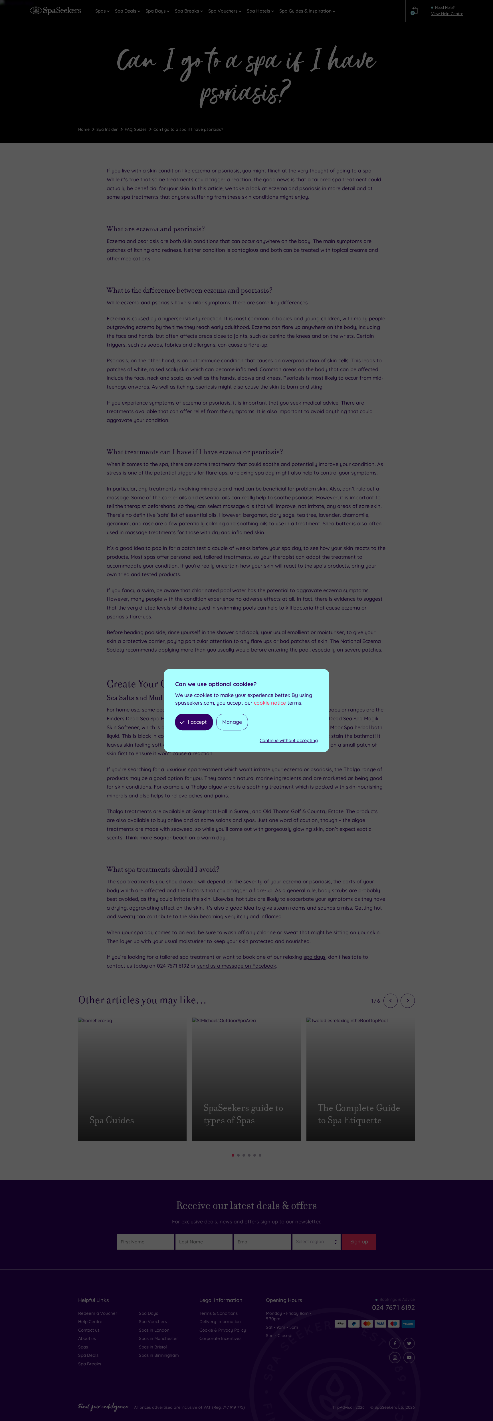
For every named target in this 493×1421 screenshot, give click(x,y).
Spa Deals (88, 1355)
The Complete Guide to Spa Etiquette (359, 1114)
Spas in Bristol (153, 1347)
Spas (83, 1347)
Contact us (89, 1330)
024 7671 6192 (393, 1307)
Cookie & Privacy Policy (222, 1330)
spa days (315, 957)
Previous (390, 1001)
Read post (108, 1132)
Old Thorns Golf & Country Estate (303, 811)
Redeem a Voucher (97, 1313)
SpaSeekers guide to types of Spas (243, 1114)
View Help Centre (447, 13)
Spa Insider (107, 129)
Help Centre (90, 1321)
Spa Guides (112, 1120)
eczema (201, 170)
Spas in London (154, 1330)
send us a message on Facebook (236, 965)
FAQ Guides (136, 129)
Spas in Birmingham (159, 1355)
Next (408, 1001)
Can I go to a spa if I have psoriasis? (188, 129)
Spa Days (148, 1313)
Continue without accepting (289, 740)
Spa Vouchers (153, 1321)
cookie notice (270, 703)
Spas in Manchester (158, 1338)
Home (84, 129)
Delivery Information (220, 1321)
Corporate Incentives (220, 1338)
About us (87, 1338)
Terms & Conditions (218, 1313)
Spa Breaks (89, 1363)
